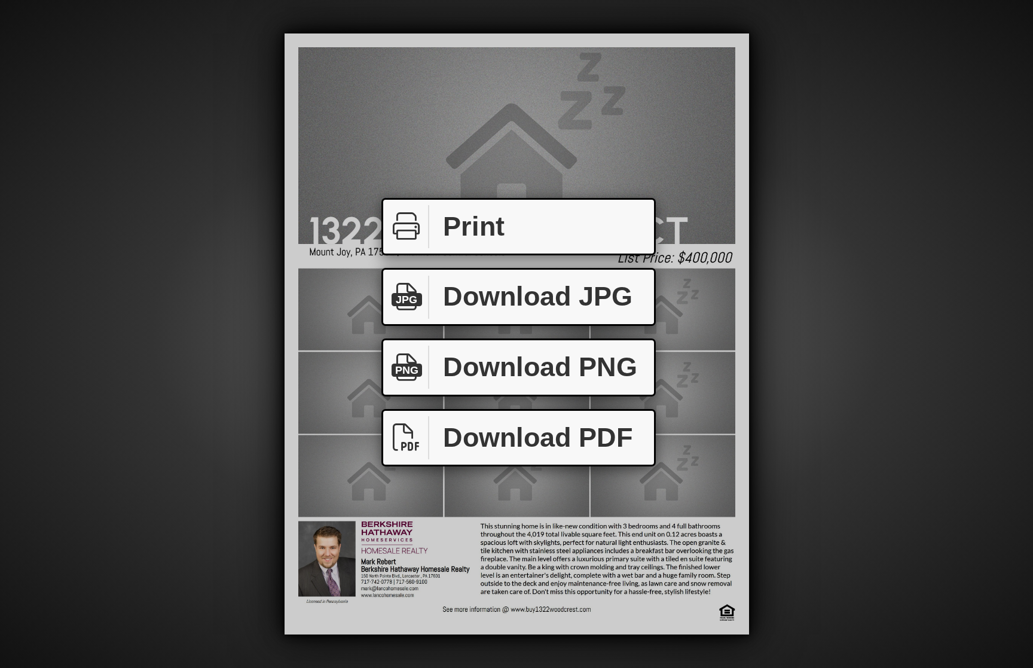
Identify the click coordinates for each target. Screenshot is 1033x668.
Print (474, 226)
